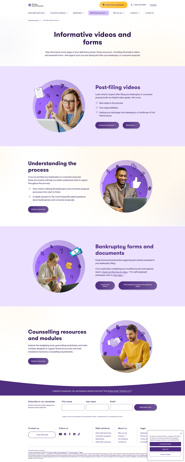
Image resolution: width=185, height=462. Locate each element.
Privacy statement (62, 452)
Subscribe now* (146, 407)
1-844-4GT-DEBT (139, 5)
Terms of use (146, 439)
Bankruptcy (133, 125)
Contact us (149, 13)
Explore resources (38, 209)
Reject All (165, 449)
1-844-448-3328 (42, 435)
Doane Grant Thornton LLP (120, 391)
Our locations (123, 439)
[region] (165, 445)
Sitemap (143, 433)
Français (153, 5)
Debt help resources (33, 20)
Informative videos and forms (51, 20)
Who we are (122, 433)
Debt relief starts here (36, 13)
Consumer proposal (109, 125)
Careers (122, 436)
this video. (118, 275)
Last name (91, 402)
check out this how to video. (116, 272)
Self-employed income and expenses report (138, 285)
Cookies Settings (165, 454)
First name (67, 402)
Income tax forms (105, 285)
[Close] (181, 433)
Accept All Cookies (165, 444)
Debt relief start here (103, 433)
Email (112, 402)
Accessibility (146, 442)
